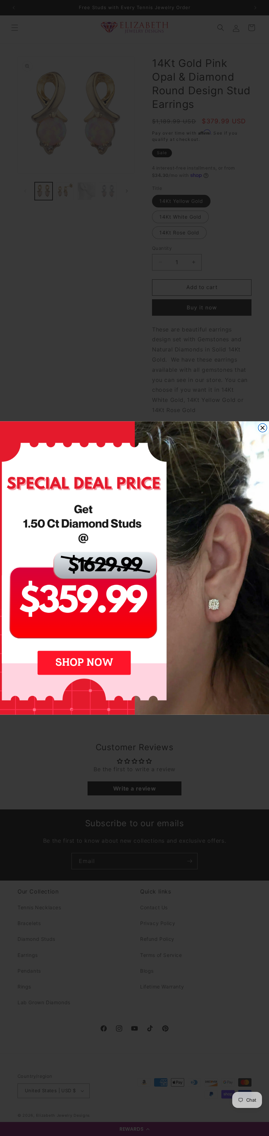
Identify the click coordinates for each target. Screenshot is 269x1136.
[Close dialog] (262, 428)
